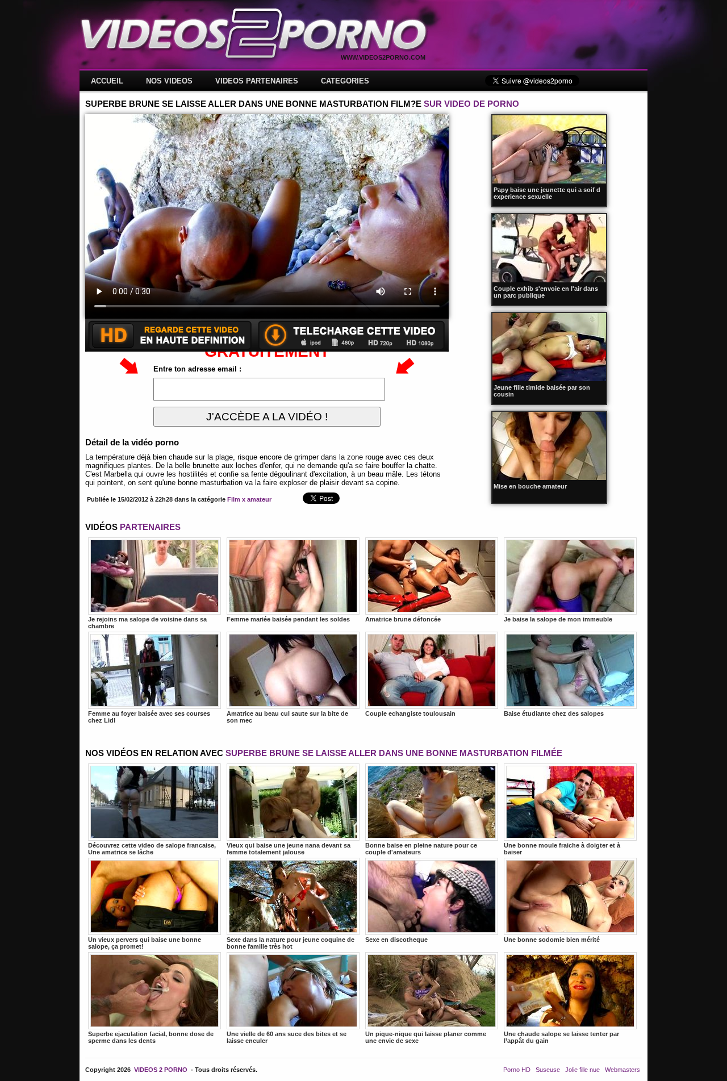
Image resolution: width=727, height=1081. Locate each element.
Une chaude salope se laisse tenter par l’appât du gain (561, 1037)
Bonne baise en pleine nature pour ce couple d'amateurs (421, 848)
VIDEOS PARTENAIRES (256, 81)
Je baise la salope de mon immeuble (558, 619)
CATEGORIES (345, 81)
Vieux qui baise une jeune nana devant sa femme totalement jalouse (288, 848)
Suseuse (548, 1069)
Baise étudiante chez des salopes (554, 713)
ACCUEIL (107, 81)
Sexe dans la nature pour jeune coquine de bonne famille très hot (290, 943)
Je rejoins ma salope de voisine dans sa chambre (147, 622)
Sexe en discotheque (396, 939)
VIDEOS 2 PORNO (160, 1069)
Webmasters (622, 1069)
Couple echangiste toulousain (410, 713)
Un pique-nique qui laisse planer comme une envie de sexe (425, 1037)
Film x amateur (249, 499)
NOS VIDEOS (169, 81)
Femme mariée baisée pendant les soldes (288, 619)
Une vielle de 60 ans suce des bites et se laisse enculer (286, 1037)
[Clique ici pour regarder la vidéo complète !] (267, 349)
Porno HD (516, 1069)
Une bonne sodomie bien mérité (552, 939)
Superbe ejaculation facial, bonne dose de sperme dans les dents (151, 1037)
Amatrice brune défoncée (403, 619)
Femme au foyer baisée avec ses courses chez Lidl (149, 717)
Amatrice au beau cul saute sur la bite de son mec (287, 717)
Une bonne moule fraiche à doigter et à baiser (562, 848)
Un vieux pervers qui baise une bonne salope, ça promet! (144, 943)
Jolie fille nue (582, 1069)
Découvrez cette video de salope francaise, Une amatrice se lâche (152, 848)
